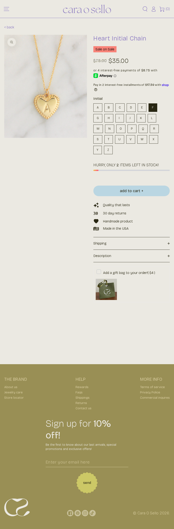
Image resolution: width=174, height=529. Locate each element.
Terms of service (152, 387)
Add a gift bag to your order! (129, 273)
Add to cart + (131, 191)
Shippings (83, 398)
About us (10, 387)
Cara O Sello (148, 513)
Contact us (83, 408)
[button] (145, 9)
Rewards (82, 387)
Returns (81, 403)
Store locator (14, 398)
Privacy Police (150, 392)
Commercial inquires (155, 398)
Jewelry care (13, 392)
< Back (9, 27)
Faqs (79, 392)
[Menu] (6, 9)
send (87, 483)
